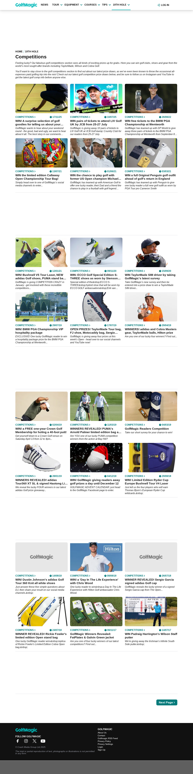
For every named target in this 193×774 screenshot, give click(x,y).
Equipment (72, 4)
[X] (35, 742)
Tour (55, 4)
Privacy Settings (105, 744)
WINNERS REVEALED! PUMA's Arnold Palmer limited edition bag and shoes (96, 430)
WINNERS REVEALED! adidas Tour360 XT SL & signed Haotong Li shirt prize (40, 481)
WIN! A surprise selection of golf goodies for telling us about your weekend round (37, 122)
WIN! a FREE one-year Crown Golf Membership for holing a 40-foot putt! (40, 430)
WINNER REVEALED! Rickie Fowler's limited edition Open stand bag (41, 635)
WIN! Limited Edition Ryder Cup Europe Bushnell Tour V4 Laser (146, 481)
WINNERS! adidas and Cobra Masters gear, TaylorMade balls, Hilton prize (151, 331)
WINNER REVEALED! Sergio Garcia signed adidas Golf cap (149, 581)
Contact (101, 735)
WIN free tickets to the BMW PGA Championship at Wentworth (147, 122)
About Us (102, 733)
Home (19, 51)
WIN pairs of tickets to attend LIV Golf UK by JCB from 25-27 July (96, 122)
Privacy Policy (104, 741)
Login (100, 747)
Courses (90, 4)
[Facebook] (18, 742)
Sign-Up (101, 750)
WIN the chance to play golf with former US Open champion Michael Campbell (94, 177)
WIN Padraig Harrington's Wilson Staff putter (151, 635)
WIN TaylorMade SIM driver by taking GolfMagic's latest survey (150, 276)
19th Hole (119, 4)
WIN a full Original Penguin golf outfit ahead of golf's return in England (150, 177)
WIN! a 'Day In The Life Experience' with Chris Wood (94, 581)
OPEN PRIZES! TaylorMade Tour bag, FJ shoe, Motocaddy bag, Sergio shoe (95, 331)
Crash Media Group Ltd (28, 747)
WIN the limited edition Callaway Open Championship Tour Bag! (37, 177)
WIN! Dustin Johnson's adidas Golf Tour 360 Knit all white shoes (39, 581)
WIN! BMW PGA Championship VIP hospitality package (39, 331)
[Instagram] (27, 742)
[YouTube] (44, 742)
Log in (165, 5)
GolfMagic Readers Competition (147, 428)
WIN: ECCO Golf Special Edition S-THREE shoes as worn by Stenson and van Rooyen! (94, 276)
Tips (105, 4)
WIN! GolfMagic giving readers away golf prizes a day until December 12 (95, 481)
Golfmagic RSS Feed (108, 738)
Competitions (24, 117)
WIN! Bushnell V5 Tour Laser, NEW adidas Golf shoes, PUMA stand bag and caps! (40, 276)
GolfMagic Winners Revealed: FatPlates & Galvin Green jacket (92, 635)
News (44, 4)
